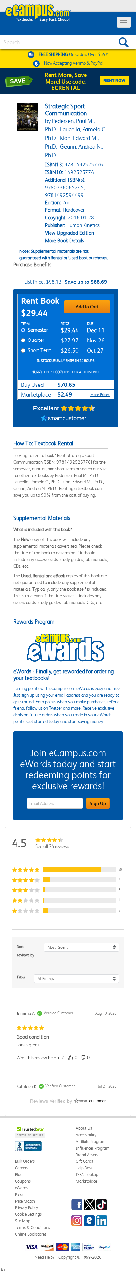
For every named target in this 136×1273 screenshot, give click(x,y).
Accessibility (86, 1134)
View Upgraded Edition (69, 233)
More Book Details (64, 240)
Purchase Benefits (32, 264)
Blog (19, 1174)
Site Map (22, 1220)
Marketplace (86, 1181)
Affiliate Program (91, 1141)
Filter (21, 977)
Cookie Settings (28, 1214)
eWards (21, 1187)
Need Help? (44, 1257)
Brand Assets (87, 1154)
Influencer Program (93, 1148)
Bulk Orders (25, 1161)
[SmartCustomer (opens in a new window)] (63, 419)
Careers (21, 1167)
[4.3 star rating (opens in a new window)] (78, 408)
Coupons (23, 1181)
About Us (84, 1128)
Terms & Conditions (32, 1227)
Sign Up (98, 803)
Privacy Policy (26, 1207)
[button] (68, 869)
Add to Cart (87, 306)
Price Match (25, 1201)
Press (19, 1194)
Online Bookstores (30, 1234)
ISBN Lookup (87, 1174)
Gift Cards (84, 1161)
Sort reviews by (25, 950)
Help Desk (84, 1167)
